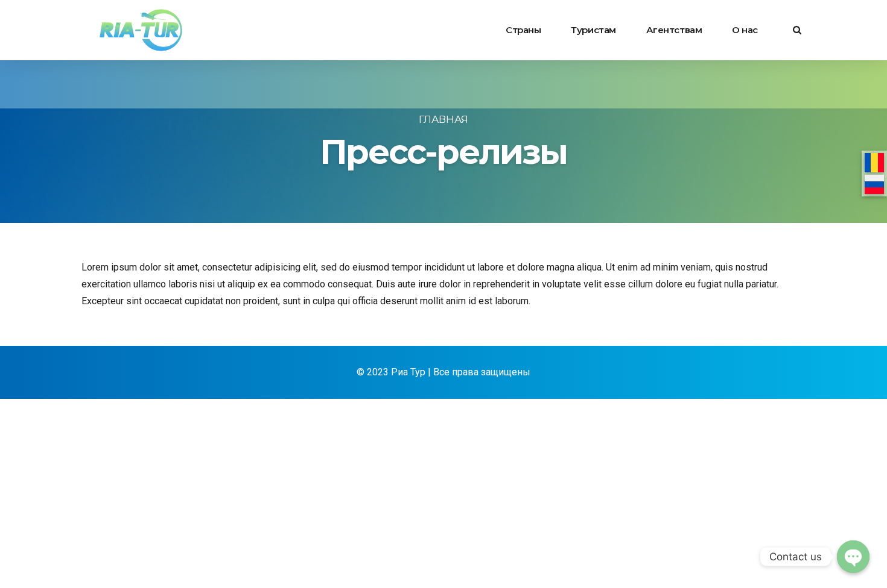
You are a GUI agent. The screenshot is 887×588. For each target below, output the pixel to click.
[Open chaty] (853, 556)
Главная (443, 119)
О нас (745, 30)
